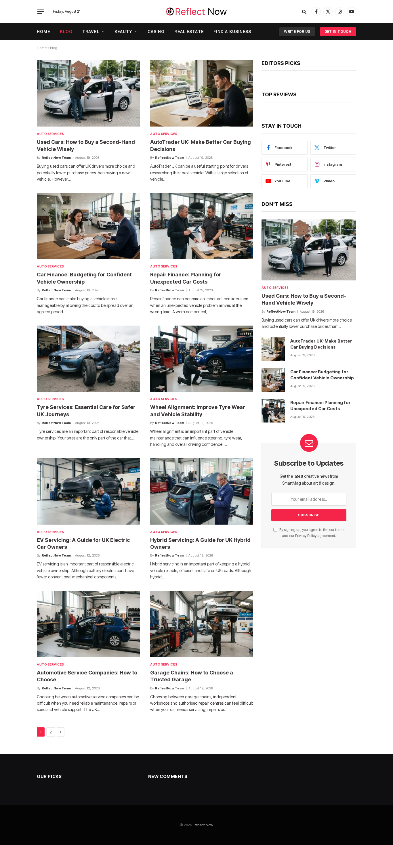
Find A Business (232, 31)
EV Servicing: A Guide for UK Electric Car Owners (83, 543)
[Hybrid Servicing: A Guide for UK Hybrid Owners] (201, 491)
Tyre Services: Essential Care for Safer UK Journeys (86, 410)
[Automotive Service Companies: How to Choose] (88, 624)
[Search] (304, 11)
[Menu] (40, 11)
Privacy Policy (305, 536)
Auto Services (50, 134)
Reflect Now (203, 825)
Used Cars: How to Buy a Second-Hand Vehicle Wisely (86, 145)
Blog (66, 31)
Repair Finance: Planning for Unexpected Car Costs (185, 278)
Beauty (124, 31)
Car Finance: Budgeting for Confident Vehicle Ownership (84, 278)
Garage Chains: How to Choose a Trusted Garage (191, 676)
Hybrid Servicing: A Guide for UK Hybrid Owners (200, 543)
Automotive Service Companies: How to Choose (87, 676)
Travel (91, 31)
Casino (156, 31)
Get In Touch (338, 31)
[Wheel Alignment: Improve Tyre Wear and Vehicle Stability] (201, 359)
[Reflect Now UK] (196, 11)
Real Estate (188, 31)
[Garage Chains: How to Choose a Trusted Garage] (201, 624)
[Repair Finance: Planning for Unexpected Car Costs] (201, 226)
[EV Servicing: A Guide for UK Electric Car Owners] (88, 491)
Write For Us (297, 31)
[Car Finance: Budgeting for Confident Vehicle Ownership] (88, 226)
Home (43, 31)
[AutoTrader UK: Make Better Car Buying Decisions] (201, 93)
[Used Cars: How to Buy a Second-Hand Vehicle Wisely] (88, 93)
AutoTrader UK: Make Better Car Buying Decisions (200, 145)
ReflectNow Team (56, 158)
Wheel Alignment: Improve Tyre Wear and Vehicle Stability (197, 410)
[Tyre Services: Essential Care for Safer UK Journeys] (88, 359)
